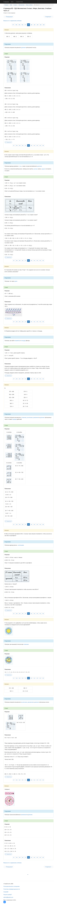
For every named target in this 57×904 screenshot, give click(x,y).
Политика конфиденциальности (11, 889)
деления (23, 47)
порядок (14, 419)
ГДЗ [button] (12, 1)
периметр (17, 340)
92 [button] (28, 25)
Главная (6, 2)
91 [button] (25, 25)
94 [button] (34, 25)
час (20, 166)
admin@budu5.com (8, 897)
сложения (23, 417)
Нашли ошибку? (7, 894)
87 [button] (13, 25)
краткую (35, 169)
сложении (26, 644)
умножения (36, 417)
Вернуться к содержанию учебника (12, 20)
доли (16, 281)
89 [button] (19, 25)
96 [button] (40, 25)
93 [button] (31, 25)
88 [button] (16, 25)
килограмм (21, 545)
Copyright (5, 892)
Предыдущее (9, 16)
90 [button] (22, 25)
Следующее (48, 16)
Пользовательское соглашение (11, 886)
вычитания (30, 417)
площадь (23, 340)
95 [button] (37, 25)
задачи (43, 169)
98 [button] (43, 25)
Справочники (19, 1)
